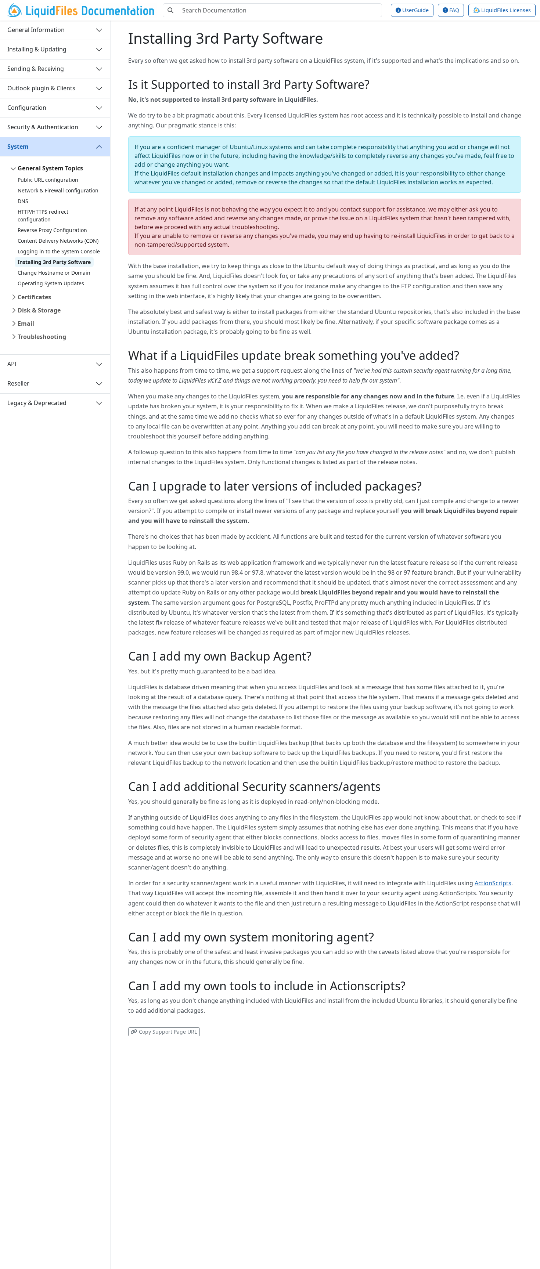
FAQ (453, 10)
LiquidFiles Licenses (505, 10)
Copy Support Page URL (167, 1031)
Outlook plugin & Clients (41, 88)
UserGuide (415, 10)
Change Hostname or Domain (54, 272)
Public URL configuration (48, 179)
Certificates (34, 297)
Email (26, 323)
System (18, 146)
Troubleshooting (42, 337)
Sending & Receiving (35, 69)
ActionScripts (493, 883)
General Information (36, 30)
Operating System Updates (51, 283)
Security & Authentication (42, 127)
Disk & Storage (39, 310)
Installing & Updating (36, 49)
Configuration (26, 108)
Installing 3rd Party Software (54, 261)
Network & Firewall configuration (58, 190)
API (12, 364)
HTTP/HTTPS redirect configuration (43, 215)
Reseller (18, 383)
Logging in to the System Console (59, 251)
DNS (23, 201)
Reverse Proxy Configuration (52, 230)
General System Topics (50, 168)
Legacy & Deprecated (36, 403)
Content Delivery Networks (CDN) (58, 240)
